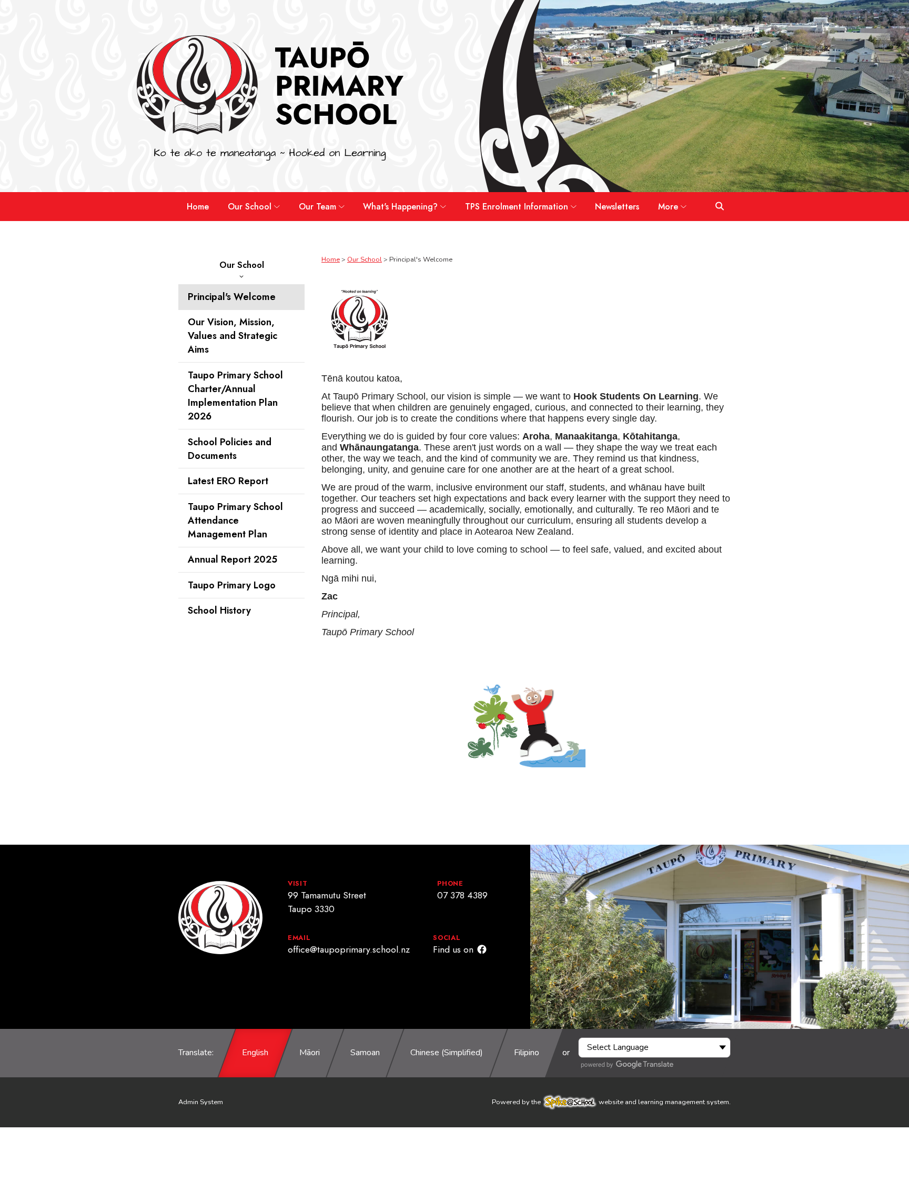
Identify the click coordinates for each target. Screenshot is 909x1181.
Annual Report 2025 (232, 559)
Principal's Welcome (232, 297)
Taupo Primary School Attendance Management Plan (235, 520)
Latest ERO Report (228, 481)
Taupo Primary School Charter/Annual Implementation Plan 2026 (235, 395)
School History (219, 611)
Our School (241, 265)
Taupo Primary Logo (232, 585)
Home (330, 259)
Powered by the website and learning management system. (611, 1102)
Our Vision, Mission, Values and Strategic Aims (232, 335)
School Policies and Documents (229, 449)
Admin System (200, 1102)
